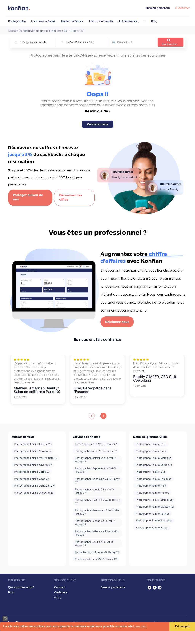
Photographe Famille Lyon (150, 451)
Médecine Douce (72, 21)
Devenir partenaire (158, 8)
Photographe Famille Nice (150, 485)
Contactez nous (97, 124)
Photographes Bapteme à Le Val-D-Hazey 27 (96, 470)
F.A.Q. (58, 597)
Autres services (129, 21)
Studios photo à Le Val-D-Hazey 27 (96, 559)
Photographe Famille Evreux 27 (32, 443)
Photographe (17, 21)
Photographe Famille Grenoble (153, 520)
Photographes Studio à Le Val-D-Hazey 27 (94, 543)
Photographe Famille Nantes (152, 492)
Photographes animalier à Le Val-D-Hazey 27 (96, 459)
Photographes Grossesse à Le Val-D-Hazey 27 (97, 512)
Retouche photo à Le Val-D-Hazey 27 (97, 552)
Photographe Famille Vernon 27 (32, 451)
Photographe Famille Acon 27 (31, 478)
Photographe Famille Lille (150, 471)
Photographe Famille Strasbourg (154, 499)
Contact (59, 587)
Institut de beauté (101, 21)
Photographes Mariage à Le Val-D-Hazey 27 (95, 522)
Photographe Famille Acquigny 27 (34, 485)
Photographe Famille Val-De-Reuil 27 (36, 457)
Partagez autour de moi (28, 197)
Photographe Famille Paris (150, 443)
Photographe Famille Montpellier (154, 506)
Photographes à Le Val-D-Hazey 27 (96, 451)
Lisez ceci (140, 626)
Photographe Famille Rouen (151, 527)
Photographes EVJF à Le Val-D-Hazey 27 (97, 501)
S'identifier (182, 8)
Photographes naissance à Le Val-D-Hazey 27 (96, 533)
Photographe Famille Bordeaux (153, 464)
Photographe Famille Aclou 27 (32, 471)
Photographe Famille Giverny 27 (33, 464)
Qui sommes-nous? (21, 587)
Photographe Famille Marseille (153, 457)
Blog (154, 21)
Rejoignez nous (117, 322)
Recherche (24, 30)
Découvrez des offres (70, 198)
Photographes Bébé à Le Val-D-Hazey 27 (97, 480)
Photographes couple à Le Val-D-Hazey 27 (94, 491)
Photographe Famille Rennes (152, 513)
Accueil (12, 30)
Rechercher (169, 44)
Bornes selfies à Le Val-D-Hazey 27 (96, 443)
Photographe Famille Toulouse (153, 478)
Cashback (60, 592)
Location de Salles (43, 21)
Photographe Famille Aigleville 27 (33, 492)
